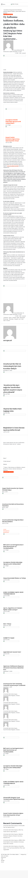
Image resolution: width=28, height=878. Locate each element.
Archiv (2, 862)
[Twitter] (0, 869)
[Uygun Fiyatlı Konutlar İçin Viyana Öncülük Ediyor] (10, 477)
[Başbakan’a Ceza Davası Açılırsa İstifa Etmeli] (14, 414)
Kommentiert (6, 532)
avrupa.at (16, 50)
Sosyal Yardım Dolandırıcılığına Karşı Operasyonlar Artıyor (12, 139)
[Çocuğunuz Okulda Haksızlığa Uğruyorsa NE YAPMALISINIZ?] (13, 109)
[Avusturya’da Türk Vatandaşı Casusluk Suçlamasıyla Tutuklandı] (11, 673)
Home (4, 9)
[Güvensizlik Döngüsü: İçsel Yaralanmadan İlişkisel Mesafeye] (11, 787)
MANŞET (11, 14)
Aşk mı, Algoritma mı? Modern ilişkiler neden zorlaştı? (12, 609)
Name (5, 458)
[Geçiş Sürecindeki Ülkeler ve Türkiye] (11, 567)
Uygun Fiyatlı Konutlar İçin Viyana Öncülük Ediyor (12, 489)
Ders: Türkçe (7, 624)
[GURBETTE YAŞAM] (11, 627)
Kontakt (2, 860)
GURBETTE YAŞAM (8, 638)
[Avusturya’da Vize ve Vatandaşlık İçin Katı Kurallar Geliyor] (14, 351)
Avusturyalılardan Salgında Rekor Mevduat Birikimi (13, 521)
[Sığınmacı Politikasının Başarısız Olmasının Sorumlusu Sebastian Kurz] (11, 655)
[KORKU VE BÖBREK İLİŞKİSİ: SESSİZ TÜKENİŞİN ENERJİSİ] (11, 581)
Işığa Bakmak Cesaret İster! (12, 652)
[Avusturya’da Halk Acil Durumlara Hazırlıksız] (10, 493)
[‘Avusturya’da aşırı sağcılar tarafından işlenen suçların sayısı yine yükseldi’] (14, 372)
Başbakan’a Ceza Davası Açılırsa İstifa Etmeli (13, 429)
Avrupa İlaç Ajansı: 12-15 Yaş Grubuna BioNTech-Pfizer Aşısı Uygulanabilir (14, 848)
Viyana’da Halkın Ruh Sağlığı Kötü (12, 410)
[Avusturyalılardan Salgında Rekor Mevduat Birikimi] (10, 509)
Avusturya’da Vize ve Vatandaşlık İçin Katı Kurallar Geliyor (12, 366)
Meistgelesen (6, 530)
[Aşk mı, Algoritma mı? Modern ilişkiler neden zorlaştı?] (11, 597)
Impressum (3, 857)
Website (5, 464)
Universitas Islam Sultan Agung (10, 694)
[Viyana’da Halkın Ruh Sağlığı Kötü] (14, 395)
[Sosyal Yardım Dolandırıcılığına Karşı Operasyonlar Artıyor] (13, 126)
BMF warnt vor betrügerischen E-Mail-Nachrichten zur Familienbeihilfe (13, 546)
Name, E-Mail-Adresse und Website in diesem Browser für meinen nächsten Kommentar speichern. (14, 469)
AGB (2, 859)
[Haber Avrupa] (14, 4)
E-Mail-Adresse (7, 461)
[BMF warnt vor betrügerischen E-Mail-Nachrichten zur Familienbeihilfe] (11, 534)
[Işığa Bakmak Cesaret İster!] (11, 641)
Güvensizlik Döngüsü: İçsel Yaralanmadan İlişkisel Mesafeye (13, 798)
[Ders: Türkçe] (11, 613)
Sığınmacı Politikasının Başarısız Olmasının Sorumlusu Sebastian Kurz (13, 667)
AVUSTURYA (17, 9)
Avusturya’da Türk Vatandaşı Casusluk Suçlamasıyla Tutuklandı (14, 684)
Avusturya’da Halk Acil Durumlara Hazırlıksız (13, 505)
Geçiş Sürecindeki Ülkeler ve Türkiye (14, 578)
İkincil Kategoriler (10, 9)
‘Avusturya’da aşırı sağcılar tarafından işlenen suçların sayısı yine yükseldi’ (12, 388)
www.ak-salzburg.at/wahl (13, 166)
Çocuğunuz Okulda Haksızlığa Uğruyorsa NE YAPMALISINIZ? (13, 121)
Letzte (4, 529)
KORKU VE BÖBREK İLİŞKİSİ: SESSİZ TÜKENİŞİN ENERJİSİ (13, 593)
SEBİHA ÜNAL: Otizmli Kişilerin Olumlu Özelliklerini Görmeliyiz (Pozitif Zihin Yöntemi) (14, 842)
